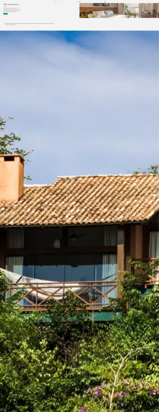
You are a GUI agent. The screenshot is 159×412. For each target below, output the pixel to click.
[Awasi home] (79, 1)
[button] (154, 195)
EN (59, 1)
